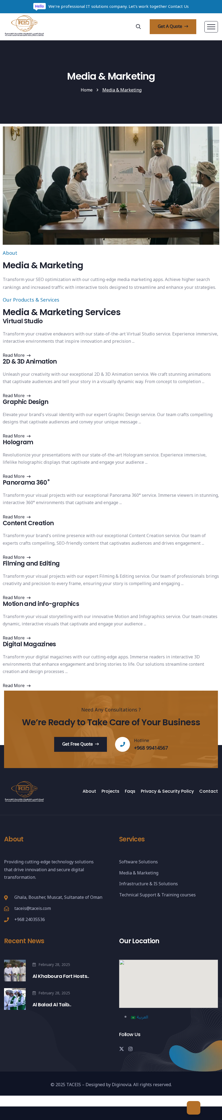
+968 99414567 (151, 748)
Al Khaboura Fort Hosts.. (60, 976)
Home (87, 90)
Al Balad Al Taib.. (51, 1004)
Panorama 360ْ (25, 483)
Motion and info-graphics (41, 604)
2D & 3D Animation (30, 362)
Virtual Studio (23, 321)
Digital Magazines (29, 644)
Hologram (18, 442)
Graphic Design (25, 402)
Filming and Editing (31, 564)
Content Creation (28, 523)
